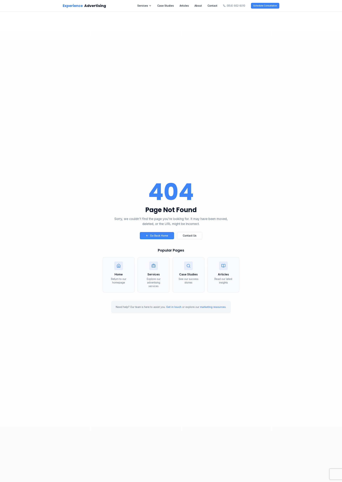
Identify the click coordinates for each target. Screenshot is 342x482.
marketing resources (213, 306)
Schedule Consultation (265, 5)
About (198, 5)
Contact (212, 5)
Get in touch (174, 306)
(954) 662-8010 (236, 5)
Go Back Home (159, 235)
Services (142, 5)
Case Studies (165, 5)
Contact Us (189, 235)
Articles (184, 5)
